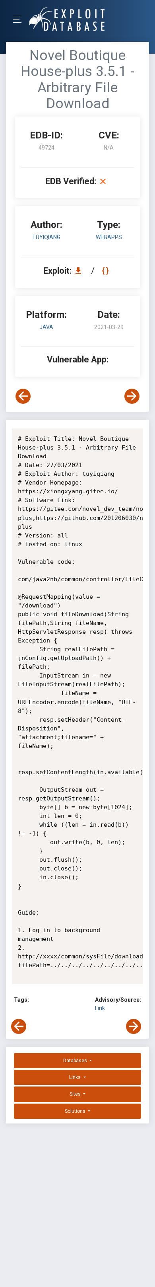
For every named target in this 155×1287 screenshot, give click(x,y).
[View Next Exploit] (132, 396)
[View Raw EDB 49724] (106, 271)
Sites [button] (76, 1094)
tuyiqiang (46, 237)
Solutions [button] (76, 1111)
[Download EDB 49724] (80, 271)
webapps (109, 237)
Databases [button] (75, 1060)
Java (46, 327)
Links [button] (75, 1077)
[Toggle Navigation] (19, 19)
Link (100, 1008)
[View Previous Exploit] (23, 396)
